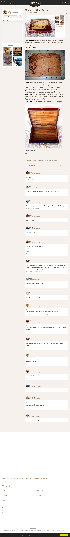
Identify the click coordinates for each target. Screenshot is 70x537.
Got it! (63, 535)
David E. (31, 215)
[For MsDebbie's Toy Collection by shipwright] (7, 61)
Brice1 (30, 320)
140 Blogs (14, 20)
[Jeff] (27, 385)
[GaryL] (27, 279)
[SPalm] (27, 241)
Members (4, 505)
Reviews (12, 3)
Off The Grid (33, 522)
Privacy (3, 482)
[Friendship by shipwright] (17, 61)
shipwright (10, 45)
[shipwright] (5, 12)
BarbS (30, 260)
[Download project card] (67, 20)
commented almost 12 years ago (35, 386)
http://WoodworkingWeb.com (35, 179)
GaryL (30, 278)
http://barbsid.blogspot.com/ (39, 271)
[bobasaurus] (27, 293)
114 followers (15, 12)
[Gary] (27, 187)
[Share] (67, 17)
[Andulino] (27, 415)
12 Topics (20, 20)
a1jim (30, 354)
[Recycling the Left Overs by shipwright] (7, 51)
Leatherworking (39, 493)
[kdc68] (27, 201)
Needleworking (39, 490)
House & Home (13, 522)
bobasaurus (32, 292)
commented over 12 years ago (34, 173)
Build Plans (4, 507)
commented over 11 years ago (34, 398)
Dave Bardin (32, 227)
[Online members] (62, 2)
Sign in (66, 2)
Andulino (31, 415)
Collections (26, 3)
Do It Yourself (40, 522)
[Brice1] (27, 321)
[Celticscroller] (27, 371)
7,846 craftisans (8, 478)
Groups (3, 490)
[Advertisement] (12, 32)
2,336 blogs (35, 478)
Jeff (30, 385)
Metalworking (39, 495)
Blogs (16, 3)
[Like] (67, 10)
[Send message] (20, 16)
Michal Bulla (32, 172)
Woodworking (39, 498)
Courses (4, 510)
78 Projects (9, 20)
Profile (4, 20)
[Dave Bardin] (27, 227)
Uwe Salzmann (32, 397)
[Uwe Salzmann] (27, 397)
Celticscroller (32, 370)
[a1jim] (27, 355)
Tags (3, 512)
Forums (21, 3)
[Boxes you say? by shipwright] (17, 51)
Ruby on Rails (33, 528)
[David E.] (27, 215)
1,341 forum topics (44, 478)
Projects (7, 3)
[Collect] (67, 13)
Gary (30, 186)
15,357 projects (29, 478)
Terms (8, 482)
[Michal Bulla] (27, 172)
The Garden (27, 522)
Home (2, 3)
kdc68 (30, 201)
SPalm (30, 241)
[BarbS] (27, 261)
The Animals (20, 522)
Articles (3, 515)
